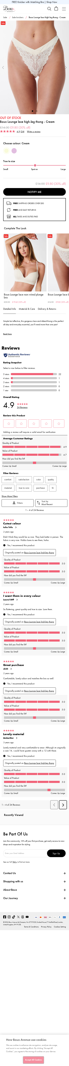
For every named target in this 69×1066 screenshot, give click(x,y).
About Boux (10, 890)
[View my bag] (56, 9)
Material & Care (27, 308)
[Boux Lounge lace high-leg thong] (34, 67)
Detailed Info (9, 308)
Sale (5, 17)
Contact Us (9, 873)
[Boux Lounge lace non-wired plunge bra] (25, 262)
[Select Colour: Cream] (6, 151)
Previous (3, 67)
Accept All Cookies (33, 1060)
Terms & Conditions (31, 927)
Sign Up (56, 853)
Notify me (34, 192)
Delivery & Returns (47, 308)
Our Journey (10, 898)
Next (66, 67)
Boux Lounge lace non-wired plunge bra (23, 296)
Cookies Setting (60, 927)
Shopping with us (13, 881)
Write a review (33, 131)
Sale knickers (17, 17)
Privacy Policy (46, 927)
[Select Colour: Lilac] (14, 151)
